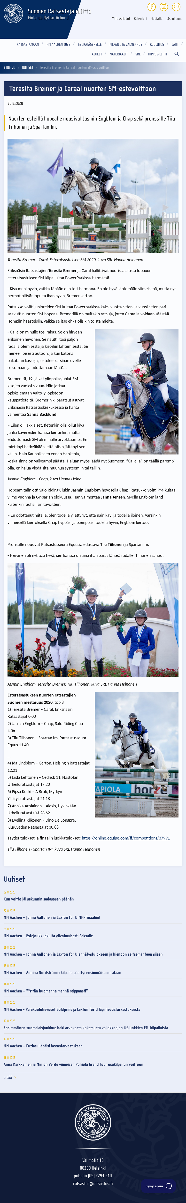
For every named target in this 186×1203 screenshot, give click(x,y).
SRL (137, 54)
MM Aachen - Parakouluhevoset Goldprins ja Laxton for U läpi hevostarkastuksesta (72, 1009)
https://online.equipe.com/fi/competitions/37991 (126, 838)
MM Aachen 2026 (58, 44)
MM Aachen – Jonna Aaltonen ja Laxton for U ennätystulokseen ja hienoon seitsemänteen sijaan (83, 954)
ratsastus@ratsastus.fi (93, 1183)
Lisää (8, 1077)
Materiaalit (119, 54)
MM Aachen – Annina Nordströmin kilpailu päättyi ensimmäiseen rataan (62, 972)
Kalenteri (140, 18)
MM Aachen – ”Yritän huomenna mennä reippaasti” (46, 991)
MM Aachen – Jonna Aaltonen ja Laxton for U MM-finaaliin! (52, 917)
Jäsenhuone (174, 18)
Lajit (175, 44)
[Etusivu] (13, 12)
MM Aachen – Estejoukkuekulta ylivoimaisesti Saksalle (48, 935)
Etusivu (9, 67)
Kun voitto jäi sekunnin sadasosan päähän (39, 899)
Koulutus (157, 44)
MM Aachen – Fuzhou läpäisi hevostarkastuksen (43, 1046)
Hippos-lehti (157, 54)
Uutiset (27, 67)
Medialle (157, 18)
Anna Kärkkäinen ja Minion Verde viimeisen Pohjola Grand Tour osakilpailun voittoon (73, 1064)
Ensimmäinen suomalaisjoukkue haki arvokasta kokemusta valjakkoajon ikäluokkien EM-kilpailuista (86, 1027)
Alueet (97, 54)
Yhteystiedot (121, 18)
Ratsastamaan (28, 44)
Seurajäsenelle (90, 44)
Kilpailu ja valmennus (125, 44)
